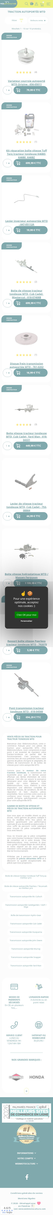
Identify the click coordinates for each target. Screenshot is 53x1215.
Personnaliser (26, 621)
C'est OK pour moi (26, 614)
